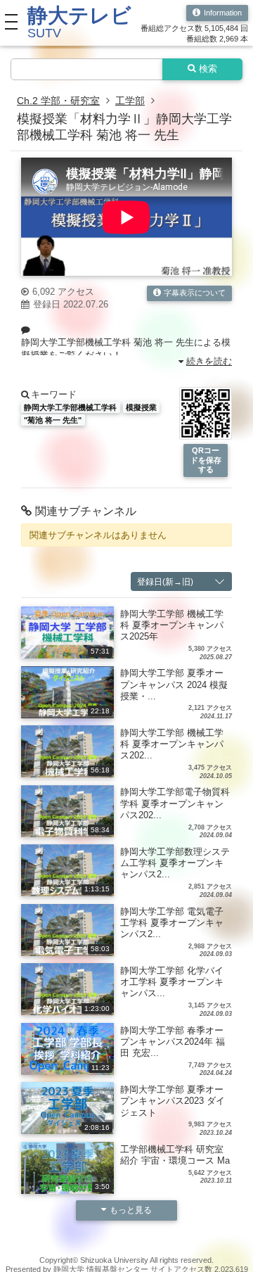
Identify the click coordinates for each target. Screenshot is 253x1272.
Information (223, 12)
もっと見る (131, 1209)
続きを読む (209, 362)
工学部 (130, 100)
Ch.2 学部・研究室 (58, 100)
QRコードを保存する (205, 459)
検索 (208, 69)
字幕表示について (195, 292)
